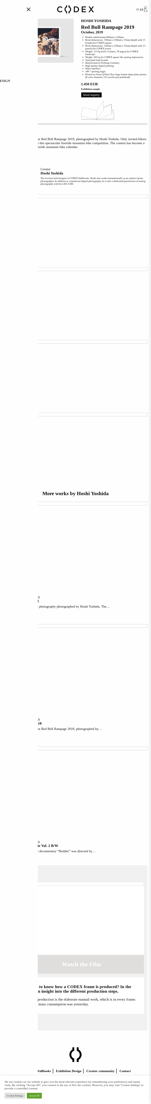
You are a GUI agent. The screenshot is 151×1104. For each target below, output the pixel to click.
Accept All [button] (34, 1095)
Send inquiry (91, 95)
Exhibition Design (68, 1071)
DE (137, 9)
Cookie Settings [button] (15, 1095)
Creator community (100, 1071)
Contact (125, 1071)
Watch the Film (81, 964)
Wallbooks (43, 1071)
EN (141, 9)
